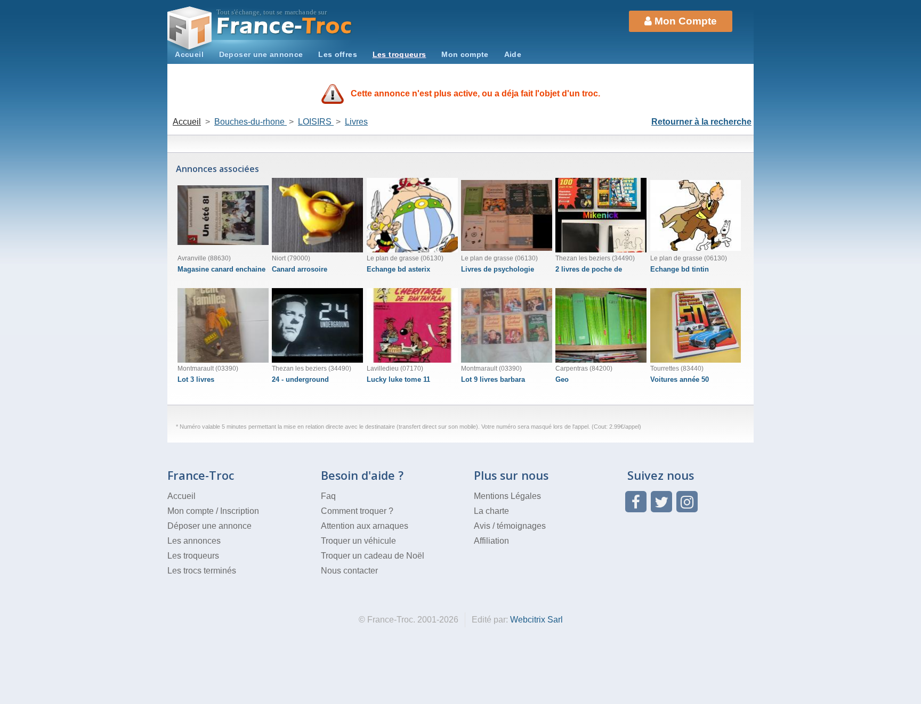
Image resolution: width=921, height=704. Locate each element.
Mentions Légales (507, 496)
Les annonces (194, 540)
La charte (491, 510)
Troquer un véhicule (358, 540)
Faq (328, 496)
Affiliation (491, 540)
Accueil (189, 54)
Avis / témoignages (510, 525)
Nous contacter (349, 570)
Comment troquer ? (357, 510)
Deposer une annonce (261, 54)
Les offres (337, 54)
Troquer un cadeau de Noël (372, 555)
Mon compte (465, 54)
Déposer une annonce (209, 525)
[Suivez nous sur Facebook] (636, 501)
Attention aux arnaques (364, 525)
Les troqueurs (399, 54)
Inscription (239, 510)
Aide (512, 54)
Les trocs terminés (201, 570)
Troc (284, 26)
